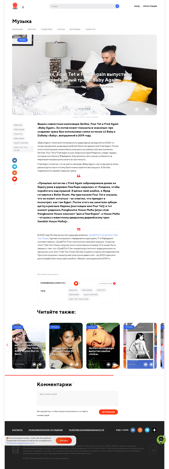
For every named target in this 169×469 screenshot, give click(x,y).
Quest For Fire (21, 143)
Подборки (46, 29)
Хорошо (64, 441)
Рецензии (17, 29)
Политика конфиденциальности (86, 430)
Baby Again (19, 138)
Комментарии (107, 283)
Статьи (61, 29)
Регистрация (150, 6)
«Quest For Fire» (96, 235)
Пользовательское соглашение (46, 430)
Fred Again (19, 130)
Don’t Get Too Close (20, 149)
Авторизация (108, 412)
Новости (90, 29)
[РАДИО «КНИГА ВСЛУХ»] (161, 440)
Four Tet (18, 134)
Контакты (17, 430)
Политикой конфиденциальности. (20, 443)
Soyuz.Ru (15, 6)
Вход (137, 6)
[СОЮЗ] (15, 449)
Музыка (22, 21)
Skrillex (18, 125)
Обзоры (32, 29)
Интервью (75, 29)
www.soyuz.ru (53, 274)
